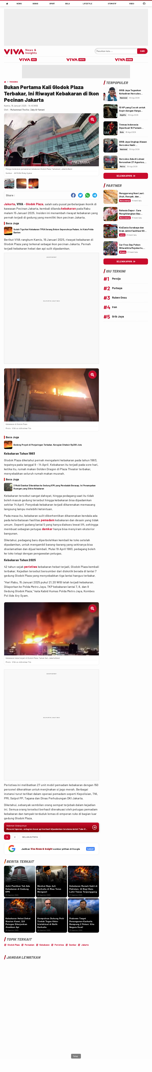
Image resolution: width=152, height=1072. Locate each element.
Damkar (72, 945)
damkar (47, 529)
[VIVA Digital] (28, 60)
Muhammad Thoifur (19, 109)
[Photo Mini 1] (9, 183)
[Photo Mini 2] (21, 183)
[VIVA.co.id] (22, 51)
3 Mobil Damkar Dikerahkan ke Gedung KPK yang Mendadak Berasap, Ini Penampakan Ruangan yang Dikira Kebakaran (55, 487)
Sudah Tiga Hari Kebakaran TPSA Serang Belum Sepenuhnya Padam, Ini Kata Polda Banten (53, 231)
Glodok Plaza (34, 204)
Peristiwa (59, 945)
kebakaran (68, 208)
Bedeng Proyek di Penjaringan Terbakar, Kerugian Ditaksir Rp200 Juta (48, 445)
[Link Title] (110, 94)
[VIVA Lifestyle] (76, 60)
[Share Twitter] (80, 195)
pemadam (47, 520)
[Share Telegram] (94, 195)
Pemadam (29, 945)
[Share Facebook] (73, 195)
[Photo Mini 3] (33, 183)
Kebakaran (44, 945)
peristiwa (30, 566)
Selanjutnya (30, 837)
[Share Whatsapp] (87, 195)
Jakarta (9, 204)
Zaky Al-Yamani (37, 109)
